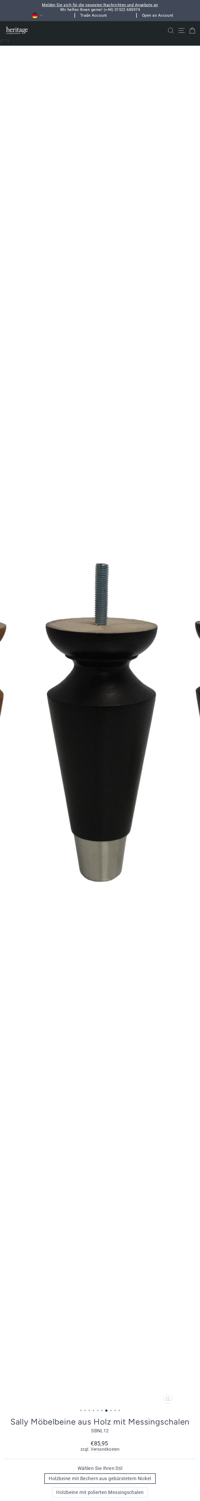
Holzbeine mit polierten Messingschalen (99, 1492)
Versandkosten (105, 1449)
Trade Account (93, 15)
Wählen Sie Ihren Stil (100, 1468)
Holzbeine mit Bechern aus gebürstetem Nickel (100, 1478)
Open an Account (157, 15)
